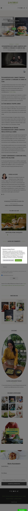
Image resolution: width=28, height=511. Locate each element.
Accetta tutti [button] (18, 260)
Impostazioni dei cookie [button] (8, 260)
